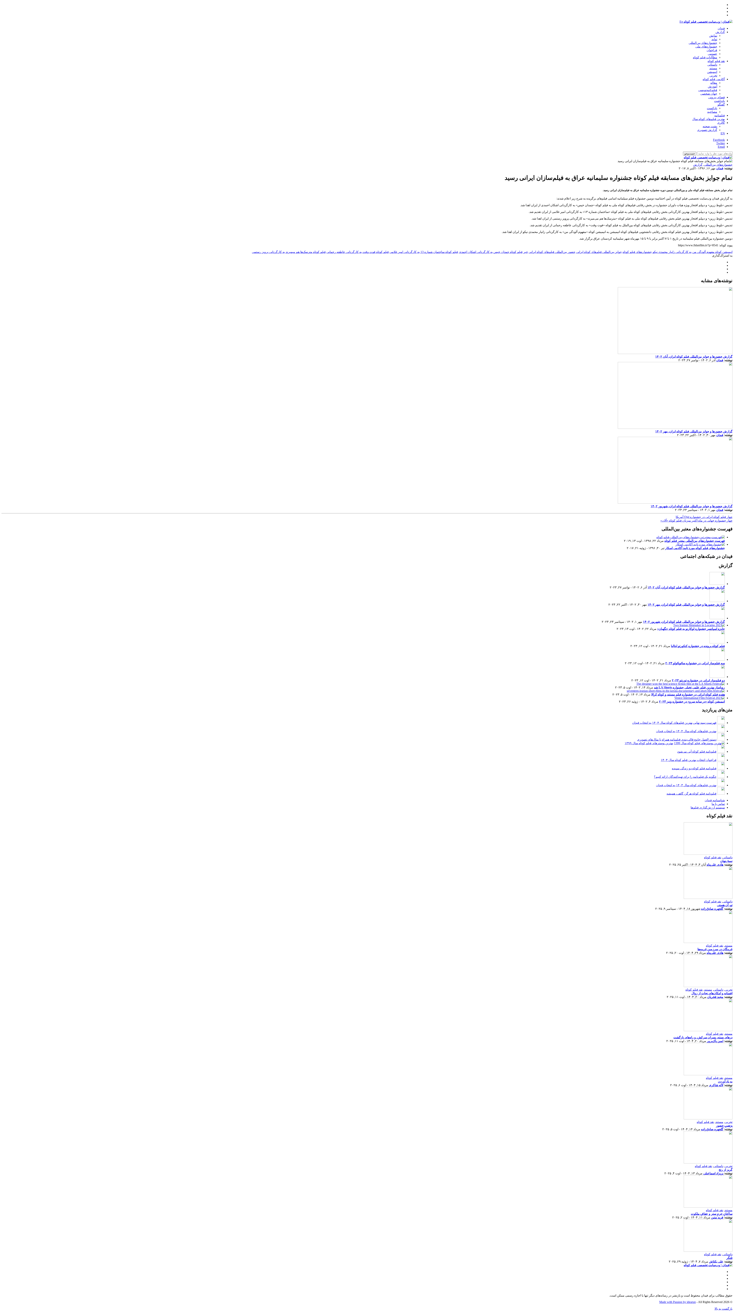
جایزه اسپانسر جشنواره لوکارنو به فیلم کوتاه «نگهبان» (691, 628)
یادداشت (719, 101)
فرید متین (717, 1217)
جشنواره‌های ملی (706, 46)
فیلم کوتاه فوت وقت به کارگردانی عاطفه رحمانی (357, 252)
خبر (525, 252)
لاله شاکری (716, 1085)
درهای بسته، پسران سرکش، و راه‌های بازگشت (702, 1037)
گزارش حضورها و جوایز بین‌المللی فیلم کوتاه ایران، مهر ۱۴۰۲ (693, 431)
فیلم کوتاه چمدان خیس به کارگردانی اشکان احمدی (491, 252)
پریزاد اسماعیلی (713, 1173)
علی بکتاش (716, 1261)
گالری (721, 122)
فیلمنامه (719, 115)
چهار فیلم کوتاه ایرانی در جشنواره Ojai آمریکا (704, 517)
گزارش (720, 32)
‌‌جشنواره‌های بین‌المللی (703, 42)
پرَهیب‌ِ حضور (724, 1125)
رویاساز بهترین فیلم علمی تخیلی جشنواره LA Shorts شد (689, 687)
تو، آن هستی (724, 905)
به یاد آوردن (725, 1081)
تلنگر (729, 1257)
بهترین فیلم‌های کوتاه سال (708, 119)
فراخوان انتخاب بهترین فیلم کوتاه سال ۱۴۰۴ (688, 760)
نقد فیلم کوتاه (716, 61)
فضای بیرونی (716, 97)
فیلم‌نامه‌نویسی (707, 90)
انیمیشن (712, 72)
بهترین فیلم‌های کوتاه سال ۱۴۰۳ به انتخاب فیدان (686, 785)
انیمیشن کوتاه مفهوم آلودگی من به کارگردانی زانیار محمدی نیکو (692, 252)
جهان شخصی (708, 93)
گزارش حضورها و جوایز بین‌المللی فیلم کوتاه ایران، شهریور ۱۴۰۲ (691, 506)
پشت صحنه (710, 126)
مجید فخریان (715, 997)
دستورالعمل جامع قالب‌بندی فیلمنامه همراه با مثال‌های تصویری (676, 739)
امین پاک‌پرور (715, 1041)
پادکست (712, 108)
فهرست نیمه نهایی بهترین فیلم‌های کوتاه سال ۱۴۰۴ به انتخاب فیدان (674, 722)
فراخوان (712, 50)
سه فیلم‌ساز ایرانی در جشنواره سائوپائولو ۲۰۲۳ (695, 663)
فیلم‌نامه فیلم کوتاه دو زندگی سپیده (694, 768)
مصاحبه (712, 111)
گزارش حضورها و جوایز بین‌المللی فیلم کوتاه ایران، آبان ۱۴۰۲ (693, 356)
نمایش (713, 35)
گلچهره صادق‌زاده (712, 908)
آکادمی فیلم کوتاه (714, 79)
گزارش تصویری (707, 130)
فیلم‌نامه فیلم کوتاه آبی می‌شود (696, 751)
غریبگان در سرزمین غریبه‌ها (714, 949)
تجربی (713, 75)
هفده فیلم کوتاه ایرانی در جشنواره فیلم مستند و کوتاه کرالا (688, 694)
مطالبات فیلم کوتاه (705, 57)
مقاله (713, 82)
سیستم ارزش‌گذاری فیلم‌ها (708, 807)
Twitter (720, 143)
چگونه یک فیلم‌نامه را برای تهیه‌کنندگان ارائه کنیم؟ (685, 776)
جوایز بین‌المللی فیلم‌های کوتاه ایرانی (599, 252)
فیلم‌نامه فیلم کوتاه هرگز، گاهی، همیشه (691, 793)
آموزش (712, 86)
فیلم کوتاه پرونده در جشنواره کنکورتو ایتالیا (698, 646)
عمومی (712, 53)
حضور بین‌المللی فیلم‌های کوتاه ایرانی (552, 252)
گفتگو (721, 104)
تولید (714, 39)
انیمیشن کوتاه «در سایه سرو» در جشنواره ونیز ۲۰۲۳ (692, 701)
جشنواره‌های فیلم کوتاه (637, 252)
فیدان (721, 28)
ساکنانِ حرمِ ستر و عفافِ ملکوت (711, 1213)
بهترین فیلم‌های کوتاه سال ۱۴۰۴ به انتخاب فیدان (686, 731)
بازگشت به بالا (723, 1308)
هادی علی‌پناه (715, 864)
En (681, 21)
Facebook (719, 139)
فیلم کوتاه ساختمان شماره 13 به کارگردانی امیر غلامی (424, 252)
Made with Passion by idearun (677, 1302)
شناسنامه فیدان (715, 800)
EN (723, 133)
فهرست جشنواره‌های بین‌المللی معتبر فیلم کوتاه (694, 540)
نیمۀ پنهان (726, 861)
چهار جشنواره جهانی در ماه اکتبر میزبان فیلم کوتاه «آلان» (696, 520)
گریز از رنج (725, 1169)
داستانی (712, 64)
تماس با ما (718, 803)
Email (721, 146)
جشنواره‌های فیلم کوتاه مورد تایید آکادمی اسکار (695, 548)
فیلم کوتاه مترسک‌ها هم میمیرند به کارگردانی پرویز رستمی (289, 252)
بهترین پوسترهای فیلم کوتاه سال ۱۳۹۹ (649, 743)
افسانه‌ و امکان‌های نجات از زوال (711, 993)
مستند (713, 68)
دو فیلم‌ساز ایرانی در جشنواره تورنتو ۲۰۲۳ (698, 680)
